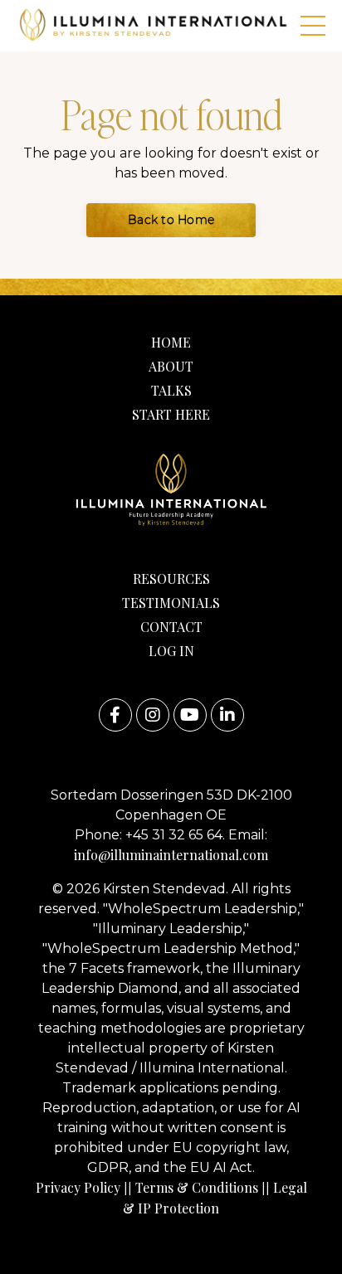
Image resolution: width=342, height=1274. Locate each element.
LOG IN (171, 650)
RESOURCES (171, 578)
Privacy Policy (78, 1187)
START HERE (171, 414)
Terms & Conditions (196, 1187)
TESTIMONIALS (171, 602)
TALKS (171, 390)
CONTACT (171, 626)
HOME (171, 342)
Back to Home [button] (171, 219)
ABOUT (171, 366)
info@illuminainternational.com (171, 854)
